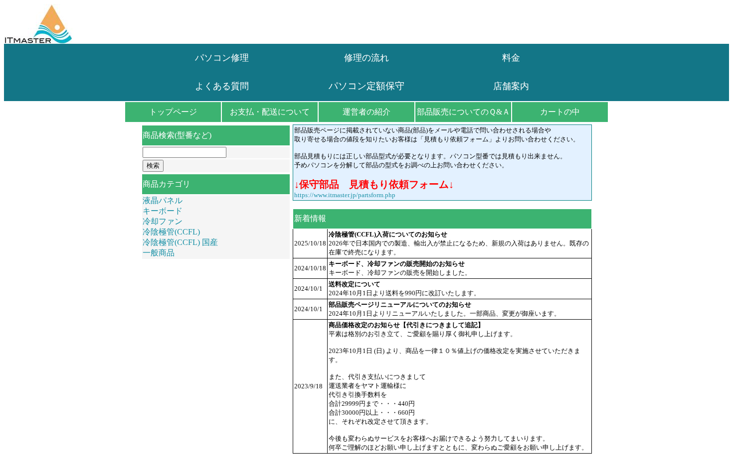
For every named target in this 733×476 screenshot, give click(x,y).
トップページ (173, 112)
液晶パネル (163, 200)
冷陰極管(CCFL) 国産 (180, 242)
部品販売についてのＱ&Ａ (463, 112)
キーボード (163, 211)
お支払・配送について (270, 112)
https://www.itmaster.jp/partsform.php (344, 195)
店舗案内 (511, 86)
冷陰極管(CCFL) (171, 232)
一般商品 (159, 252)
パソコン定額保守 (366, 86)
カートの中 (560, 112)
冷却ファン (163, 221)
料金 (511, 58)
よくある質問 (222, 86)
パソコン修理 (222, 58)
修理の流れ (366, 58)
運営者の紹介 (366, 112)
